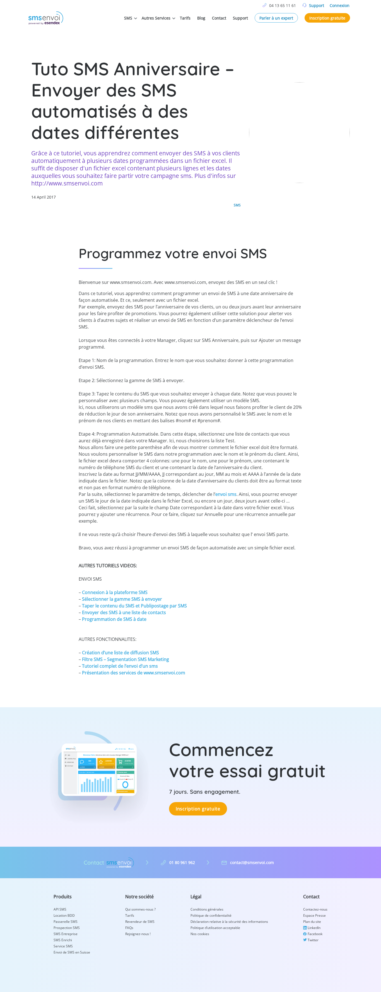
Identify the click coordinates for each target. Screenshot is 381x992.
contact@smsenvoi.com (252, 862)
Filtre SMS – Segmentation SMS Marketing (125, 659)
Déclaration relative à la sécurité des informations (229, 921)
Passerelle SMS (66, 921)
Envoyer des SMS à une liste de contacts (124, 612)
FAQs (129, 927)
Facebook (315, 933)
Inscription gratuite (327, 18)
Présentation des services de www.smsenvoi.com (133, 673)
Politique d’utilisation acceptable (215, 927)
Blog (201, 18)
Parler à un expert (276, 18)
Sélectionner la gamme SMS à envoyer (122, 599)
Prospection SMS (67, 927)
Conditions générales (207, 909)
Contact (219, 18)
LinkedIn (314, 927)
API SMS (60, 909)
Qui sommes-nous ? (140, 909)
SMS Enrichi (63, 940)
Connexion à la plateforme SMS (115, 592)
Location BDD (64, 915)
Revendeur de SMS (140, 921)
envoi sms (226, 494)
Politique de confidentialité (211, 915)
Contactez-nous (315, 909)
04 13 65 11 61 (282, 5)
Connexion (339, 5)
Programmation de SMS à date (114, 619)
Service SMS (63, 946)
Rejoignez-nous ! (138, 933)
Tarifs (185, 18)
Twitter (313, 940)
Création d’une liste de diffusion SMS (120, 653)
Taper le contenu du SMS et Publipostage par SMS (134, 606)
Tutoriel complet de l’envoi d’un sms (120, 666)
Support (316, 5)
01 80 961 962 (182, 862)
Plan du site (312, 921)
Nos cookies (200, 933)
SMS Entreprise (66, 933)
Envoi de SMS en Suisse (72, 952)
